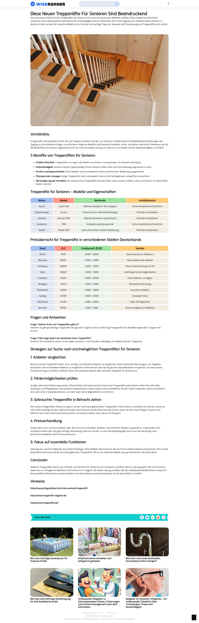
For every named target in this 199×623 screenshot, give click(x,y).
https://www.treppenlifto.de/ (44, 502)
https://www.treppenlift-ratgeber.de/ (48, 495)
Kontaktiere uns (107, 619)
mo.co (101, 613)
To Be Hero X (111, 613)
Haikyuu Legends (90, 613)
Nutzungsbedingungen (125, 619)
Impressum (69, 619)
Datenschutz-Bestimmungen (87, 619)
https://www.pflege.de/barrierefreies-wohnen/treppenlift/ (59, 488)
